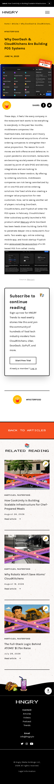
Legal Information (26, 771)
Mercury (24, 222)
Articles (15, 24)
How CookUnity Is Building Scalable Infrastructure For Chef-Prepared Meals (26, 504)
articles (11, 495)
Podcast (27, 721)
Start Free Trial (23, 360)
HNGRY (10, 12)
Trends (27, 725)
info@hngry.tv (27, 736)
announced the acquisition (23, 244)
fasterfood (12, 32)
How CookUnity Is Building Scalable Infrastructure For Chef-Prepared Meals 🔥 (24, 3)
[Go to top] (48, 691)
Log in (33, 368)
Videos (27, 717)
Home (7, 24)
